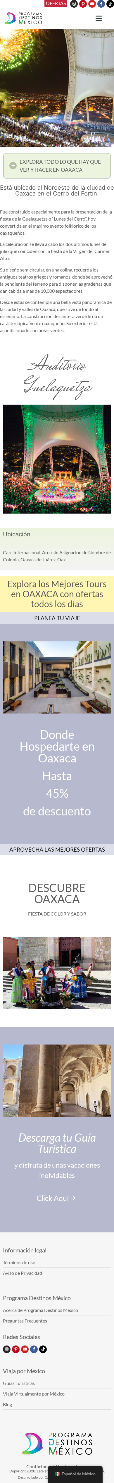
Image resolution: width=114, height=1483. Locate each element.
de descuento (57, 811)
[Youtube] (92, 4)
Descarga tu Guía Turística (57, 1143)
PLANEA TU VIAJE (57, 618)
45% (57, 793)
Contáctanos (39, 1466)
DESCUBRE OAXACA (57, 893)
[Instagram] (74, 4)
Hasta (57, 776)
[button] (57, 165)
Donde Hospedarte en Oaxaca (57, 746)
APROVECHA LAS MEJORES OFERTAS (57, 849)
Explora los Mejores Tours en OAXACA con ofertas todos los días (57, 593)
